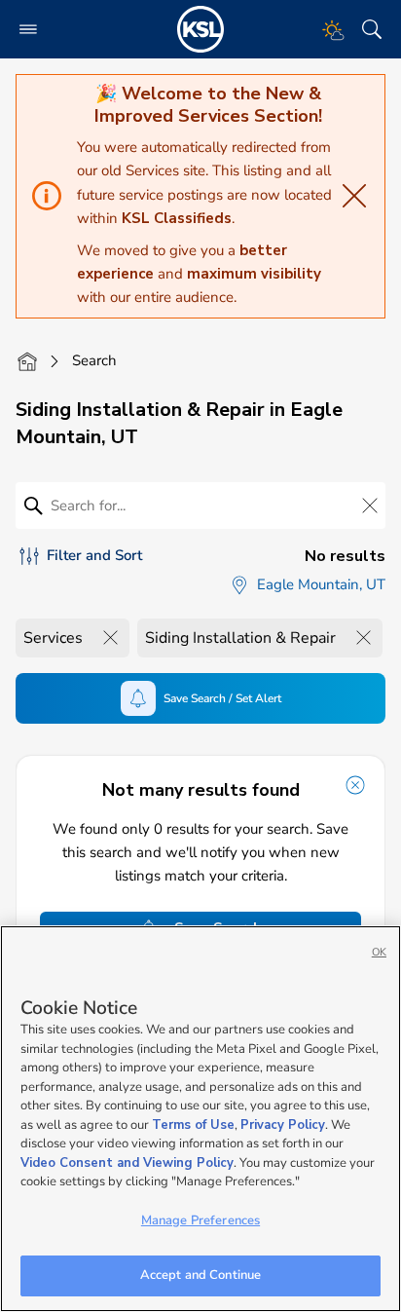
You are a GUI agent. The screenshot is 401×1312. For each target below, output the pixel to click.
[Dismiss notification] (355, 785)
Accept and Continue (200, 1275)
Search (94, 360)
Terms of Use (193, 1125)
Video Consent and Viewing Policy (127, 1163)
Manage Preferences (200, 1220)
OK (379, 952)
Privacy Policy (282, 1125)
